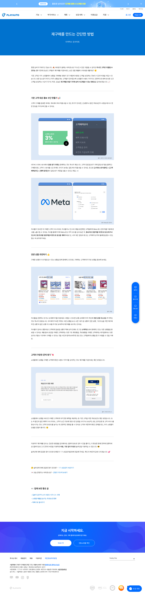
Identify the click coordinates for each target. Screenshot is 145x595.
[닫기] (141, 4)
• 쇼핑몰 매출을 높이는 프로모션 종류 (43, 499)
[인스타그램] (22, 577)
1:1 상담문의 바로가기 (66, 468)
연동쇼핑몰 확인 (84, 543)
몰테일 (134, 9)
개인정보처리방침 (51, 558)
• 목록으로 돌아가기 (38, 502)
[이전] (16, 4)
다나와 (121, 9)
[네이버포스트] (28, 577)
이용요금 (94, 15)
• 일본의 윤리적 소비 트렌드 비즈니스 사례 (45, 495)
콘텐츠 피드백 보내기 (60, 472)
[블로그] (11, 577)
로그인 (128, 15)
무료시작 (137, 15)
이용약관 (39, 558)
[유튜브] (17, 577)
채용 (31, 558)
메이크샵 (141, 9)
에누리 (128, 9)
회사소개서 (13, 558)
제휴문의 (23, 558)
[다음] (128, 4)
